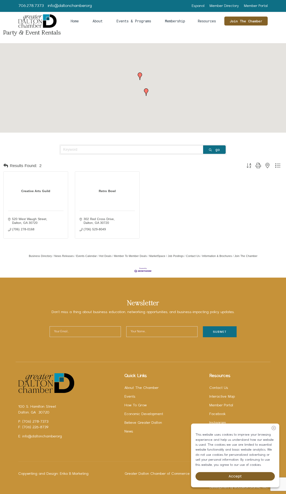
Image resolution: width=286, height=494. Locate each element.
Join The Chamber (246, 21)
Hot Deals (105, 256)
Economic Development (143, 414)
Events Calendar (86, 256)
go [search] (217, 149)
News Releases (64, 256)
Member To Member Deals (130, 256)
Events (129, 397)
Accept (235, 476)
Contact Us (193, 256)
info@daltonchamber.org (70, 6)
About (98, 21)
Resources (207, 21)
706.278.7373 (31, 6)
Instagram (217, 423)
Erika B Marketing (74, 474)
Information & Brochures (217, 256)
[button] (140, 76)
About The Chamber (141, 388)
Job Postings (176, 256)
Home (75, 21)
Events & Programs (133, 21)
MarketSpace (157, 256)
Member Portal (256, 6)
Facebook (217, 414)
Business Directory (40, 256)
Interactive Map (222, 397)
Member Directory (224, 6)
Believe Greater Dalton (143, 423)
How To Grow (135, 405)
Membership (175, 21)
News (128, 431)
